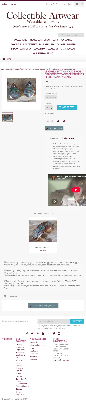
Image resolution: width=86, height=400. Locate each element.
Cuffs (55, 39)
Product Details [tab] (68, 138)
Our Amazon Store (43, 53)
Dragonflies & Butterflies (23, 44)
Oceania (61, 44)
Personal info (35, 342)
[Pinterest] (63, 121)
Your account (38, 339)
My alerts (33, 360)
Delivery (19, 344)
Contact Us (20, 395)
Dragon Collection (21, 48)
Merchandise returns (37, 345)
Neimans (19, 376)
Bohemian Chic (47, 44)
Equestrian (39, 48)
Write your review (55, 128)
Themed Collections (40, 39)
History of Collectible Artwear (19, 370)
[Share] (52, 121)
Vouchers (33, 357)
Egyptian (71, 44)
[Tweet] (58, 121)
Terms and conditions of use (21, 355)
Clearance (53, 48)
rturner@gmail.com (61, 360)
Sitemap (19, 389)
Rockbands (66, 39)
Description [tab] (54, 138)
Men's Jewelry (68, 48)
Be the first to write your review (44, 306)
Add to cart (68, 107)
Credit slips (34, 351)
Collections (20, 39)
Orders (32, 348)
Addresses (34, 354)
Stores (18, 392)
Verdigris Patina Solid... (43, 247)
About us (19, 360)
